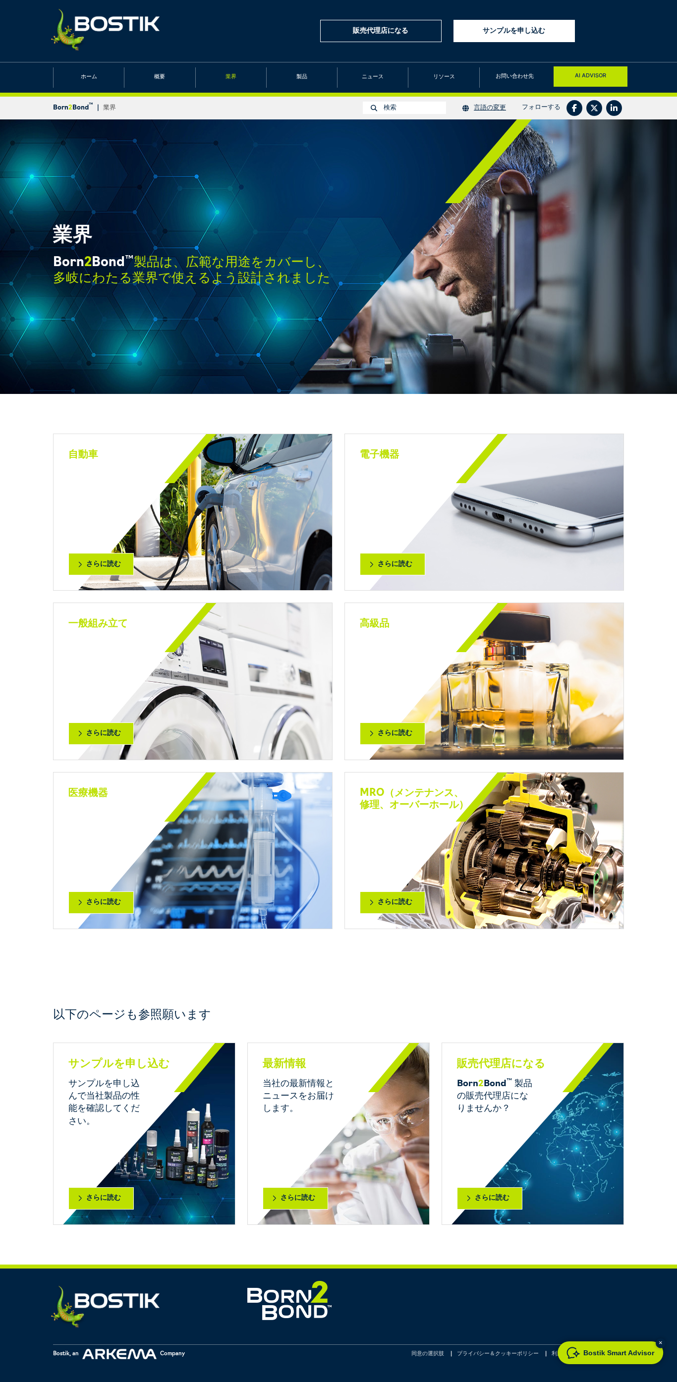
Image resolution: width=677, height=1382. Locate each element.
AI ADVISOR (590, 75)
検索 (389, 108)
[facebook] (574, 108)
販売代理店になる (380, 31)
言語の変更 (490, 108)
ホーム (89, 77)
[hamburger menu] (615, 31)
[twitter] (594, 108)
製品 (301, 77)
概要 (159, 77)
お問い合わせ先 (515, 76)
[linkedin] (614, 108)
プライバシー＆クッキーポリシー (498, 1354)
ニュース (373, 77)
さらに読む (103, 564)
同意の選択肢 (427, 1354)
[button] (661, 1343)
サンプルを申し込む (514, 31)
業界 (231, 77)
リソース (444, 77)
